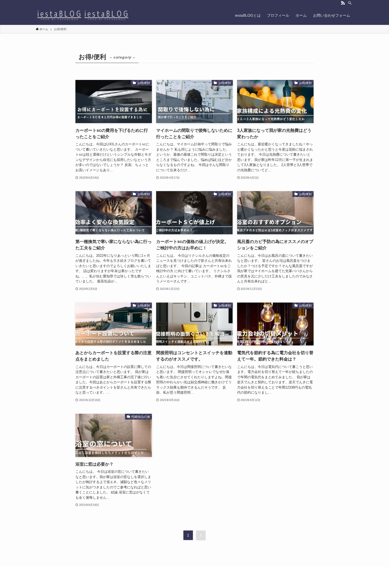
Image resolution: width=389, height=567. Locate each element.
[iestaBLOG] (83, 15)
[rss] (343, 3)
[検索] (349, 3)
